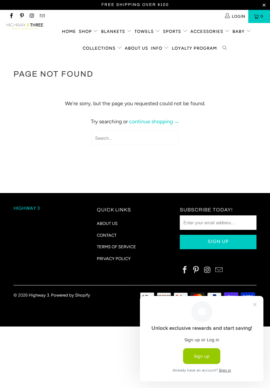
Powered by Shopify (70, 295)
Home (69, 31)
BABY (239, 31)
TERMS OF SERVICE (116, 246)
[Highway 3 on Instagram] (32, 16)
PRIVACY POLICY (114, 258)
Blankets (113, 31)
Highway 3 (39, 295)
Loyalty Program (194, 48)
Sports (172, 31)
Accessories (207, 31)
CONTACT (107, 235)
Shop (86, 31)
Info (157, 48)
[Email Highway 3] (42, 16)
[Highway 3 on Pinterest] (21, 16)
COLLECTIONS (100, 48)
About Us (136, 48)
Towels (144, 31)
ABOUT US (107, 223)
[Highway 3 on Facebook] (11, 16)
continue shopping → (154, 121)
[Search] (225, 48)
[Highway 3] (25, 26)
